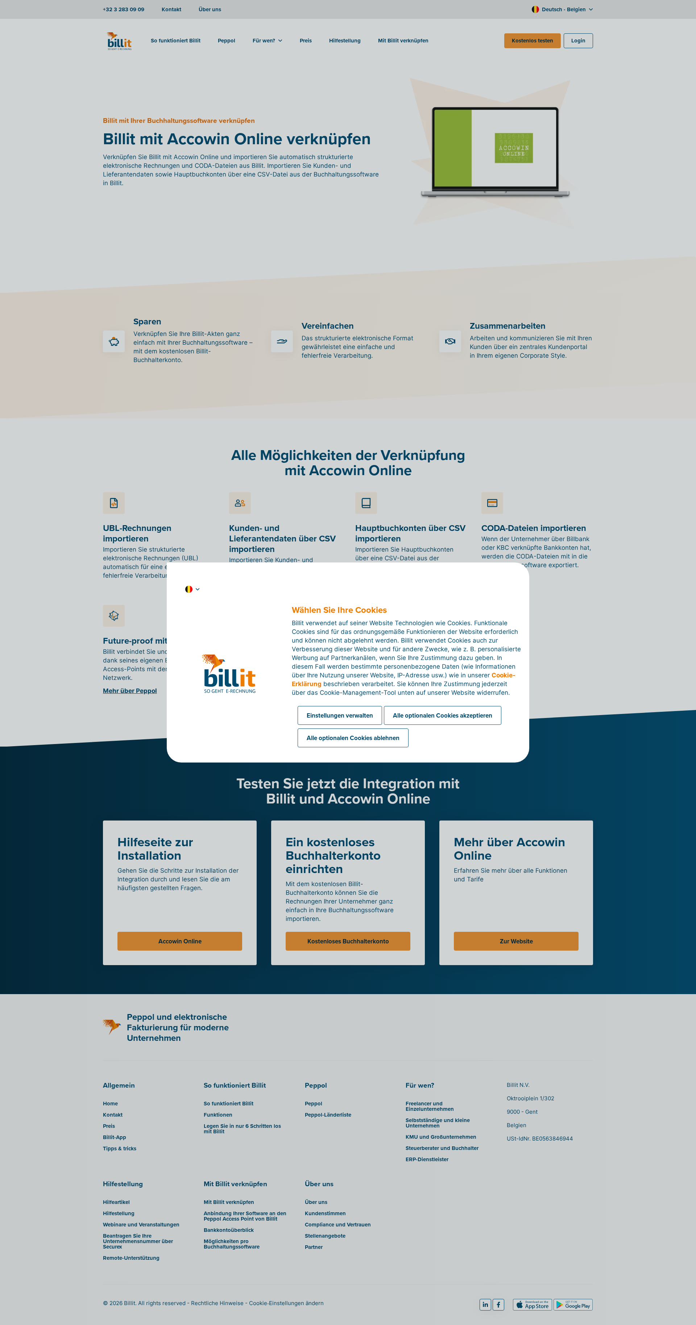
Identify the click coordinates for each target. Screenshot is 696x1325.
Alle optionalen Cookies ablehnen (353, 738)
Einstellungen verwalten (340, 715)
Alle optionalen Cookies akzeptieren (442, 715)
